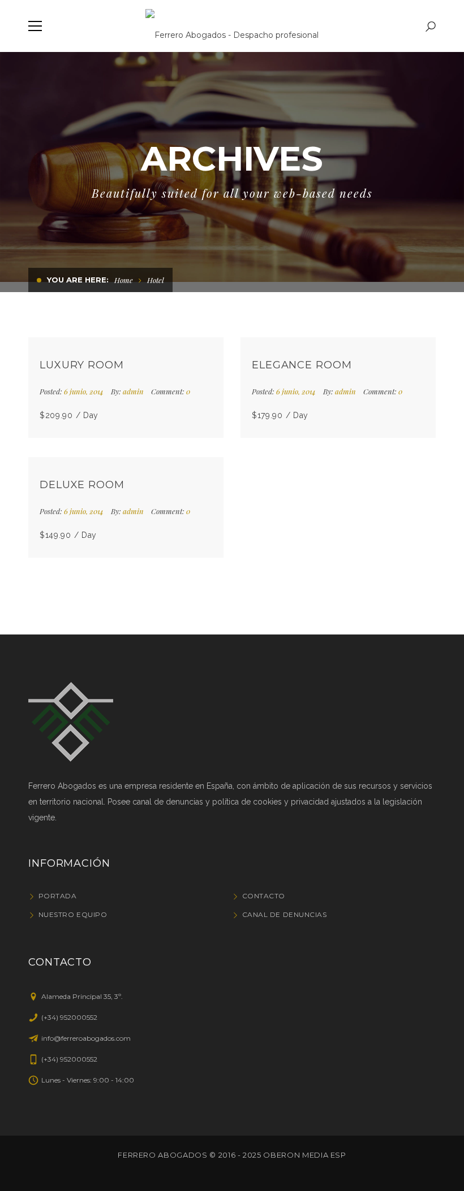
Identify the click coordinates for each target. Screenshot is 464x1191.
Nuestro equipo (72, 914)
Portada (57, 896)
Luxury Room (82, 365)
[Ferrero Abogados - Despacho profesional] (232, 26)
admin (133, 391)
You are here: (78, 279)
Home (123, 280)
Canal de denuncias (284, 914)
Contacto (263, 896)
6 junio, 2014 (84, 391)
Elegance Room (302, 365)
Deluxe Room (82, 485)
